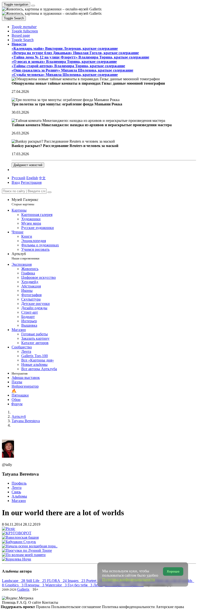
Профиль (19, 483)
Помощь (9, 602)
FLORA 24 (57, 581)
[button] (24, 27)
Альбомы (19, 496)
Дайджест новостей (28, 165)
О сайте (35, 602)
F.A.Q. (22, 602)
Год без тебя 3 (80, 585)
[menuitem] (42, 178)
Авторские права (170, 607)
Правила (43, 607)
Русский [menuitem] (18, 178)
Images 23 (77, 581)
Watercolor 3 (56, 585)
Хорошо (173, 571)
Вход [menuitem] (16, 182)
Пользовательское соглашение (76, 607)
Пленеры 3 (34, 585)
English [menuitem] (32, 178)
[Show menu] (33, 5)
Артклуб (25, 256)
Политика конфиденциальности (129, 607)
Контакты (50, 602)
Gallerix (23, 589)
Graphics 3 (14, 585)
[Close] (49, 192)
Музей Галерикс (25, 202)
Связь (16, 492)
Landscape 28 (14, 581)
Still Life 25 (36, 581)
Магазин (19, 501)
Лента (16, 488)
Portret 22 (95, 581)
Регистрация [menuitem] (31, 182)
